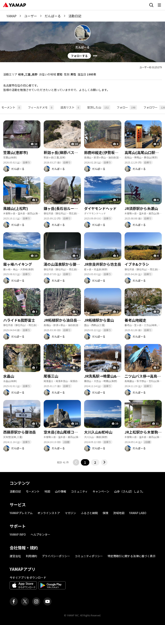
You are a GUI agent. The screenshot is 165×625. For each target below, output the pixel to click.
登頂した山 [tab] (98, 107)
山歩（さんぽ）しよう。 (129, 491)
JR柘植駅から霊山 (99, 320)
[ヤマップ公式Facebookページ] (14, 601)
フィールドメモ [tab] (40, 107)
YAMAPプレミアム (21, 513)
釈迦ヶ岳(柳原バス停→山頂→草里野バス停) (80, 152)
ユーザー (30, 15)
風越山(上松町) (15, 208)
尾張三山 (51, 376)
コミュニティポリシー (89, 556)
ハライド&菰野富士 (19, 320)
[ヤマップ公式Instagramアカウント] (36, 601)
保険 (105, 513)
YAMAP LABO (137, 513)
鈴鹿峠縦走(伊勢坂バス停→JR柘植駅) (115, 152)
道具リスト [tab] (69, 107)
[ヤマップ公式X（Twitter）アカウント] (25, 601)
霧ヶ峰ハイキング (17, 264)
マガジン (70, 513)
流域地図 (118, 513)
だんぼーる (53, 15)
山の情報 (60, 491)
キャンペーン (101, 491)
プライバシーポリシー (56, 556)
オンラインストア (48, 513)
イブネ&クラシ (137, 264)
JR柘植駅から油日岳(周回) (65, 320)
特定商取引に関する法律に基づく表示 (132, 556)
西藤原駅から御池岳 (19, 432)
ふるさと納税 (89, 513)
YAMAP (11, 15)
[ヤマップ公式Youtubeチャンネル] (47, 601)
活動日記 (15, 491)
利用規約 (31, 556)
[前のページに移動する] (76, 462)
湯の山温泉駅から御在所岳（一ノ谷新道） (78, 264)
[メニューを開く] (159, 5)
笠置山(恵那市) (15, 152)
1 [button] (85, 462)
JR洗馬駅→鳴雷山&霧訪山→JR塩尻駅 (115, 376)
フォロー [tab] (126, 107)
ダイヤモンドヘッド (100, 208)
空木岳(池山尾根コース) (63, 432)
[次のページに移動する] (104, 462)
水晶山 (8, 376)
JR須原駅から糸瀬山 (141, 208)
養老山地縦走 (135, 320)
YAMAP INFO (18, 534)
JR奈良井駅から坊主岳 (102, 264)
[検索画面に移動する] (151, 5)
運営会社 (15, 556)
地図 (47, 491)
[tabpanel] (82, 289)
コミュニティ (79, 491)
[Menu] (95, 55)
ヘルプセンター (40, 534)
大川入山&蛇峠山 (98, 432)
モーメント (33, 491)
